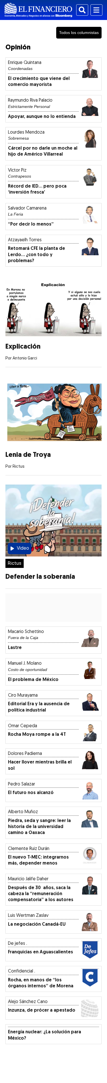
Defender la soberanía (40, 577)
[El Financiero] (38, 10)
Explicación (23, 346)
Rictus (14, 563)
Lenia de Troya (28, 455)
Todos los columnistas (79, 32)
